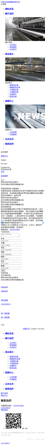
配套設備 (13, 96)
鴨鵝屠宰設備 (15, 87)
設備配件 (13, 94)
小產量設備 (14, 92)
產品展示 (9, 54)
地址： (3, 261)
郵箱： (3, 257)
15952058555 (5, 408)
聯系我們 (9, 144)
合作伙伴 (9, 139)
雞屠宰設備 (14, 85)
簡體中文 (4, 156)
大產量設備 (14, 90)
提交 (3, 270)
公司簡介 (13, 45)
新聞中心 (9, 101)
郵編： (3, 266)
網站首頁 (9, 9)
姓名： (3, 238)
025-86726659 (15, 229)
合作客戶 (13, 49)
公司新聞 (13, 132)
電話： (3, 247)
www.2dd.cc (5, 443)
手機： (3, 243)
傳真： (3, 252)
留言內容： (6, 232)
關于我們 (9, 13)
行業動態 (13, 134)
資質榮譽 (13, 47)
